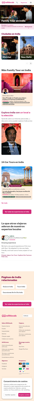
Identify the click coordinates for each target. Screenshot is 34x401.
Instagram (4, 366)
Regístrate (24, 2)
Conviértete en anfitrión (8, 357)
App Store (21, 346)
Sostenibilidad (5, 331)
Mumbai (10, 56)
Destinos (4, 333)
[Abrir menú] (30, 2)
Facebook (4, 363)
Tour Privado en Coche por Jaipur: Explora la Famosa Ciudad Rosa (14, 98)
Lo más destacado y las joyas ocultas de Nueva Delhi (16, 192)
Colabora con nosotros (7, 338)
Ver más (11, 151)
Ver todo (4, 203)
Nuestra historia (6, 326)
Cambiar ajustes (10, 395)
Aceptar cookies (24, 395)
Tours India (21, 286)
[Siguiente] (30, 63)
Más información (28, 26)
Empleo (4, 328)
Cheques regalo (6, 336)
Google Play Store (23, 349)
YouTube (4, 368)
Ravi (25, 238)
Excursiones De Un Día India (13, 292)
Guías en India (8, 286)
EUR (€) (26, 316)
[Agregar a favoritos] (30, 75)
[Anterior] (27, 63)
